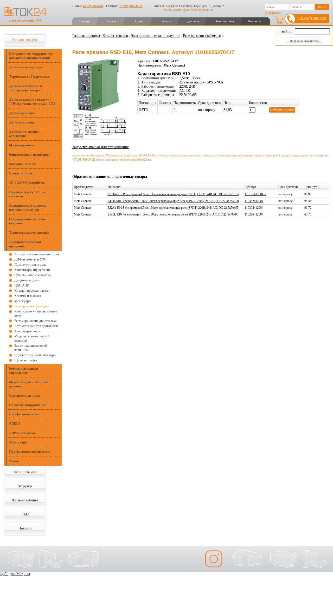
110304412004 (254, 208)
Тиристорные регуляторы (29, 232)
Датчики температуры (26, 67)
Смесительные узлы (24, 395)
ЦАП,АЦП (21, 285)
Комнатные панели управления (23, 371)
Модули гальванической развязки (31, 338)
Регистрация (273, 12)
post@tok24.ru (93, 6)
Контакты (254, 21)
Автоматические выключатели (36, 254)
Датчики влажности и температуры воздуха (25, 88)
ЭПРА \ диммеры (22, 433)
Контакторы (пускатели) (32, 270)
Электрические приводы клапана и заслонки (27, 208)
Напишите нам (25, 472)
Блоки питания (20, 173)
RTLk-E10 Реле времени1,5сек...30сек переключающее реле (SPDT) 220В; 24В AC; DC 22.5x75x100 (173, 201)
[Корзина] (279, 20)
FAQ (25, 514)
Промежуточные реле (30, 264)
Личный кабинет (25, 500)
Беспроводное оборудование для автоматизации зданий (31, 56)
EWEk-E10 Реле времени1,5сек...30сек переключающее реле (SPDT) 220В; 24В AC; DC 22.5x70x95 (173, 214)
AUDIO (14, 424)
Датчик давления (22, 113)
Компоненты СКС (22, 164)
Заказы (166, 21)
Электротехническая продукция (25, 244)
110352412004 (254, 201)
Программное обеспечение (29, 452)
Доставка (193, 21)
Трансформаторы (27, 331)
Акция (14, 461)
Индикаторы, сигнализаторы (35, 355)
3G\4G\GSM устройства (27, 183)
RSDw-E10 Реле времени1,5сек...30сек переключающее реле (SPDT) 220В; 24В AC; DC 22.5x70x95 (173, 194)
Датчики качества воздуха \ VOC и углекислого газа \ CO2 (32, 101)
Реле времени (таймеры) (31, 306)
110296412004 (254, 214)
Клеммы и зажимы (27, 296)
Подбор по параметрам (304, 40)
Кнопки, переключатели (31, 290)
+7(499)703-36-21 (131, 6)
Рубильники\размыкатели (33, 275)
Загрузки (25, 486)
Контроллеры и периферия (29, 154)
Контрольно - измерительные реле (35, 313)
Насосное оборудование (27, 405)
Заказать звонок (311, 19)
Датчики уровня (21, 122)
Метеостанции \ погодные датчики (28, 384)
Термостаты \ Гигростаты (29, 76)
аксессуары (22, 301)
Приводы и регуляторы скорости (27, 194)
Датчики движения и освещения (24, 134)
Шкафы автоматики (24, 414)
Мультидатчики (21, 145)
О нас (139, 21)
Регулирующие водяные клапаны (27, 221)
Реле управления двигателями (35, 321)
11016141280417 (255, 194)
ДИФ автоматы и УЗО (30, 259)
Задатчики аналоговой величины (30, 348)
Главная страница (86, 36)
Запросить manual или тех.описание (100, 147)
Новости (25, 528)
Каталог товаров (25, 40)
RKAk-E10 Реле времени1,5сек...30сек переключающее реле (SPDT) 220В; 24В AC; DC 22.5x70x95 (173, 208)
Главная (84, 21)
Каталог (112, 21)
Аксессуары (18, 442)
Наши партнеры (225, 21)
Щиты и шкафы (25, 360)
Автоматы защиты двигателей (36, 326)
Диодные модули (26, 280)
